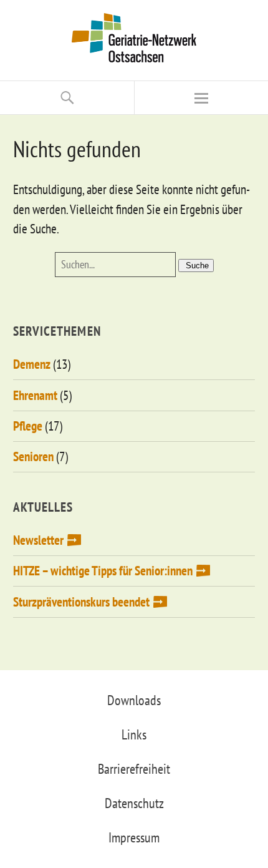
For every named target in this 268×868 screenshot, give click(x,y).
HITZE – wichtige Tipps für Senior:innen (103, 570)
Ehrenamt (35, 395)
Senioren (33, 456)
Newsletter (38, 540)
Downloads (134, 700)
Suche (197, 265)
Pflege (27, 425)
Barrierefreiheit (134, 769)
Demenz (31, 364)
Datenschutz (134, 803)
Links (134, 734)
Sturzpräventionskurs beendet (81, 601)
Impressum (134, 837)
